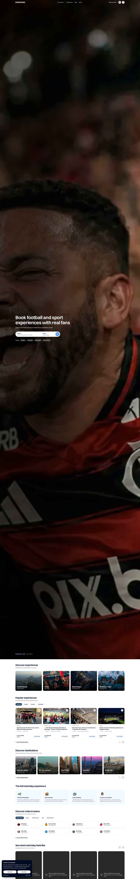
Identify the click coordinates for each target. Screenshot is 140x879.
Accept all (23, 872)
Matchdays (60, 2)
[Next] (123, 742)
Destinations (69, 2)
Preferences (6, 875)
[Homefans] (20, 2)
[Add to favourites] (39, 710)
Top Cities (30, 340)
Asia (43, 818)
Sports (80, 2)
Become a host (112, 2)
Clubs (75, 2)
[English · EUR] (119, 2)
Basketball (40, 704)
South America (35, 818)
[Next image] (40, 716)
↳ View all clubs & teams (21, 837)
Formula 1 (33, 704)
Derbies (23, 340)
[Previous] (119, 742)
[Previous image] (17, 716)
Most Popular (20, 818)
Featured (19, 704)
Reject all (10, 872)
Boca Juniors (46, 340)
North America (50, 818)
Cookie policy (28, 875)
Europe (27, 818)
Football (26, 704)
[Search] (57, 334)
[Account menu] (123, 2)
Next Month (38, 340)
